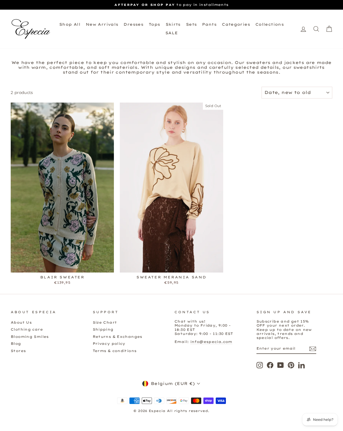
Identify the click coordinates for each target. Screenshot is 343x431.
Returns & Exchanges (117, 336)
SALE (171, 33)
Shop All (69, 24)
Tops (154, 24)
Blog (16, 343)
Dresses (133, 24)
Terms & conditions (115, 351)
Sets (191, 24)
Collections (269, 24)
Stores (18, 351)
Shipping (103, 329)
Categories (236, 24)
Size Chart (105, 322)
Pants (209, 24)
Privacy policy (109, 343)
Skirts (173, 24)
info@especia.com (211, 341)
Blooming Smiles (30, 336)
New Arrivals (102, 24)
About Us (21, 322)
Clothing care (27, 329)
